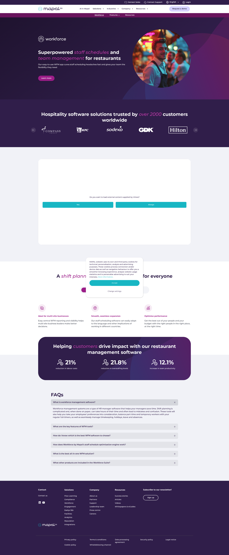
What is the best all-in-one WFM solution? (73, 454)
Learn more (46, 78)
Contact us (42, 496)
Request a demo (179, 9)
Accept (114, 283)
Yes (78, 205)
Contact (42, 490)
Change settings (114, 291)
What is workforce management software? (74, 402)
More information (105, 277)
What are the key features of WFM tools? (73, 427)
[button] (33, 130)
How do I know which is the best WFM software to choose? (81, 436)
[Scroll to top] (224, 550)
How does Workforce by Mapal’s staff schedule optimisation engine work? (89, 445)
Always (151, 205)
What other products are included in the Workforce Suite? (81, 463)
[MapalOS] (50, 9)
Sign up (150, 498)
